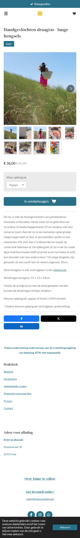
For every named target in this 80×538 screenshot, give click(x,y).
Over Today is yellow (40, 478)
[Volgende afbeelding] (70, 88)
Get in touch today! (40, 491)
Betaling (8, 371)
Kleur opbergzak (17, 177)
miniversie (59, 270)
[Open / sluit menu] (6, 13)
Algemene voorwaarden (17, 393)
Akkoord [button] (65, 527)
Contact (8, 408)
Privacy (8, 400)
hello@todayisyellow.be (40, 499)
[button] (10, 133)
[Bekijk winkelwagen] (74, 13)
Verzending (10, 378)
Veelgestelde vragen (15, 386)
